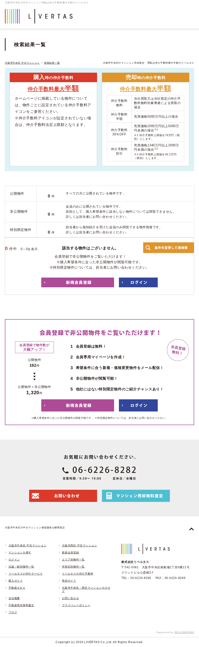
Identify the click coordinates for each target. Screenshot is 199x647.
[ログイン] (138, 282)
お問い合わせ (70, 598)
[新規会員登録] (77, 282)
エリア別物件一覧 (73, 559)
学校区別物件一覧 (73, 566)
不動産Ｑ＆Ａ (16, 587)
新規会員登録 (70, 552)
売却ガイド (69, 580)
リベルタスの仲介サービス (25, 573)
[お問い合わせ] (63, 496)
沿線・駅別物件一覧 (21, 566)
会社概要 (14, 598)
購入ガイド (15, 580)
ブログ (12, 612)
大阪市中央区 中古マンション (22, 62)
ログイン (14, 559)
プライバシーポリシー (76, 605)
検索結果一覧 (52, 62)
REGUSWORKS (184, 632)
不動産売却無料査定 (21, 605)
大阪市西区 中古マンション (79, 545)
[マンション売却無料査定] (136, 496)
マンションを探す (19, 552)
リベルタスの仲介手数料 (77, 573)
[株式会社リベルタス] (39, 20)
